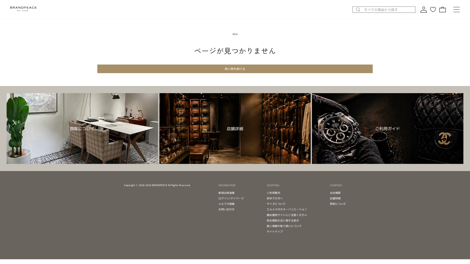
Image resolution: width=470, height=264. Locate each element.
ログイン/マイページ (231, 198)
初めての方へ (275, 198)
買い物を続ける (235, 69)
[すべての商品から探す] (358, 10)
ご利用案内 (273, 193)
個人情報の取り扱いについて (284, 226)
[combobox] (388, 9)
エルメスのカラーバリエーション (287, 209)
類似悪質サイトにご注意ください (287, 215)
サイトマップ (275, 231)
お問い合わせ (226, 209)
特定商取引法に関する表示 (283, 220)
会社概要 (335, 193)
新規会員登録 (226, 193)
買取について (338, 204)
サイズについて (276, 204)
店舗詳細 (335, 198)
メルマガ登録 (226, 204)
